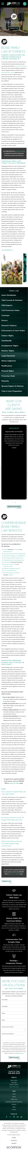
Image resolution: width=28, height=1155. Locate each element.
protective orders (8, 566)
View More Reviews (14, 507)
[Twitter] (10, 1117)
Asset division (7, 562)
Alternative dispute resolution (11, 573)
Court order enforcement (10, 570)
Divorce (5, 549)
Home (14, 1094)
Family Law (14, 1099)
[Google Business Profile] (21, 1117)
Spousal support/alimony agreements (13, 558)
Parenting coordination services (11, 568)
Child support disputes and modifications (14, 556)
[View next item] (15, 502)
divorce (3, 72)
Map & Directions (14, 1087)
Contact (14, 1109)
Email (3, 1020)
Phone (3, 1013)
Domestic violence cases (9, 564)
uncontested (16, 549)
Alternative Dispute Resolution (14, 1102)
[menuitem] (14, 295)
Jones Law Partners (20, 66)
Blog (14, 1107)
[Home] (13, 3)
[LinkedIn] (17, 1117)
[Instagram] (14, 1117)
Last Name (5, 1006)
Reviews (14, 1104)
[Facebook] (6, 1117)
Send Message (14, 1057)
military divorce (7, 551)
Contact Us (14, 28)
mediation (10, 575)
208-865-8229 (14, 1073)
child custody (10, 72)
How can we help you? (8, 1033)
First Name (5, 999)
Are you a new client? (7, 1027)
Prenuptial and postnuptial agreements (13, 560)
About (14, 1096)
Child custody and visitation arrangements (14, 554)
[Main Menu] (2, 3)
